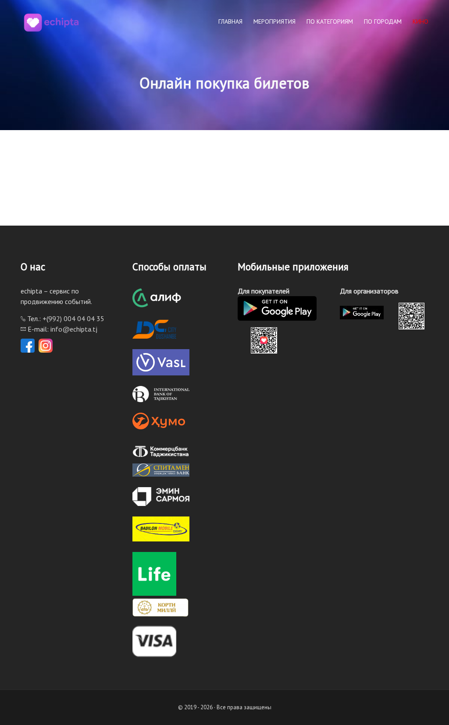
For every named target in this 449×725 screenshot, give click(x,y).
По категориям (329, 21)
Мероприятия (274, 21)
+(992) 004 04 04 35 (73, 318)
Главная (230, 21)
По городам (383, 21)
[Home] (51, 22)
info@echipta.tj (73, 329)
